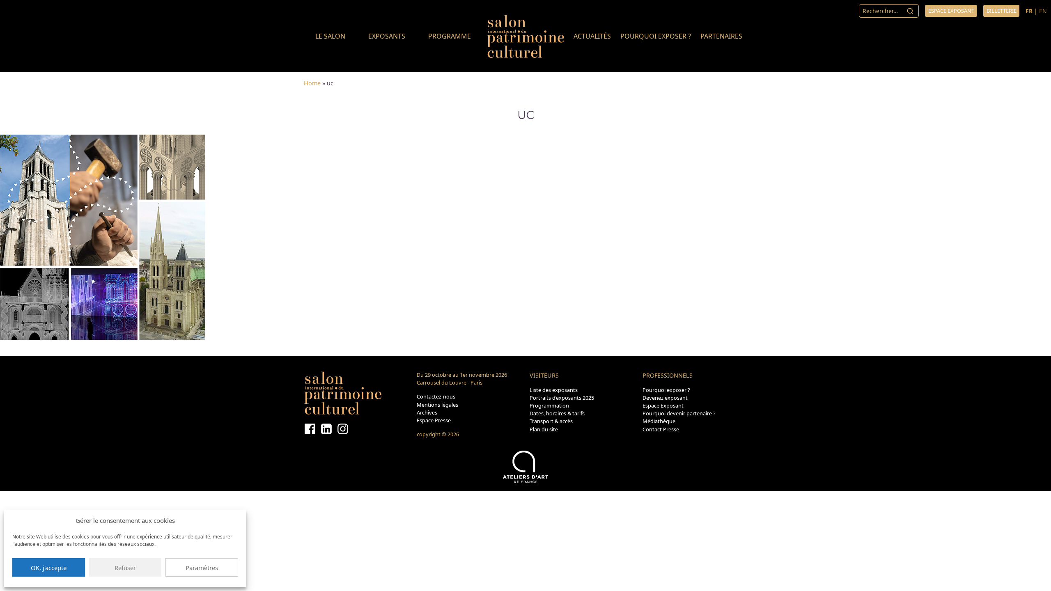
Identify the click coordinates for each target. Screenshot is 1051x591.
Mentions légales (437, 404)
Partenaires (721, 36)
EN (1043, 11)
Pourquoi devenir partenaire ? (679, 413)
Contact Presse (661, 429)
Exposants (386, 36)
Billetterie (1002, 10)
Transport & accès (551, 421)
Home (312, 83)
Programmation (549, 405)
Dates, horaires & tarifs (557, 413)
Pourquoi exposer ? (655, 36)
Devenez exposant (665, 397)
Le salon (330, 36)
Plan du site (544, 429)
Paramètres (202, 568)
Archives (427, 412)
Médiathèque (659, 421)
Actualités (592, 36)
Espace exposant (951, 10)
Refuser (125, 568)
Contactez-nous (436, 396)
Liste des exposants (554, 390)
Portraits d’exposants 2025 (562, 397)
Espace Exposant (663, 405)
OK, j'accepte (49, 568)
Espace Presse (434, 420)
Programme (449, 36)
